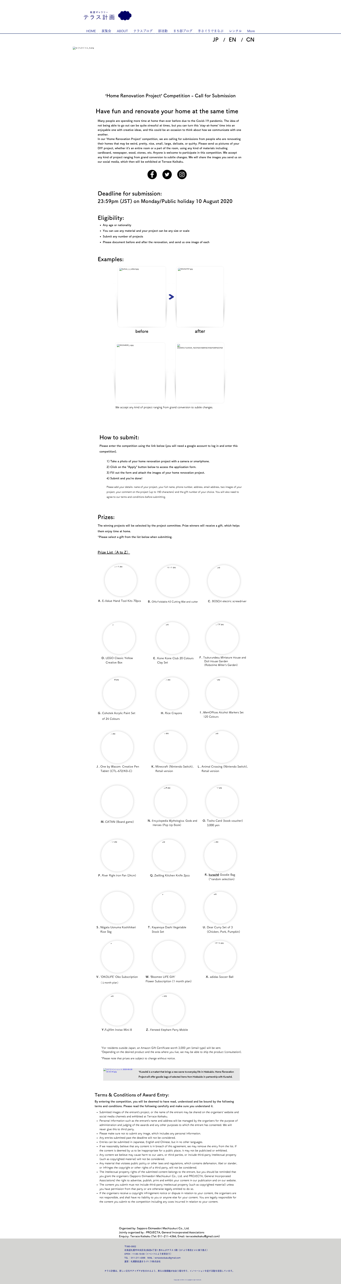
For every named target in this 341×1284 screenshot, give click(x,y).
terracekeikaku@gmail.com (202, 1236)
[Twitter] (167, 174)
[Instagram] (182, 174)
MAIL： (151, 1258)
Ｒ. (206, 874)
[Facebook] (152, 174)
